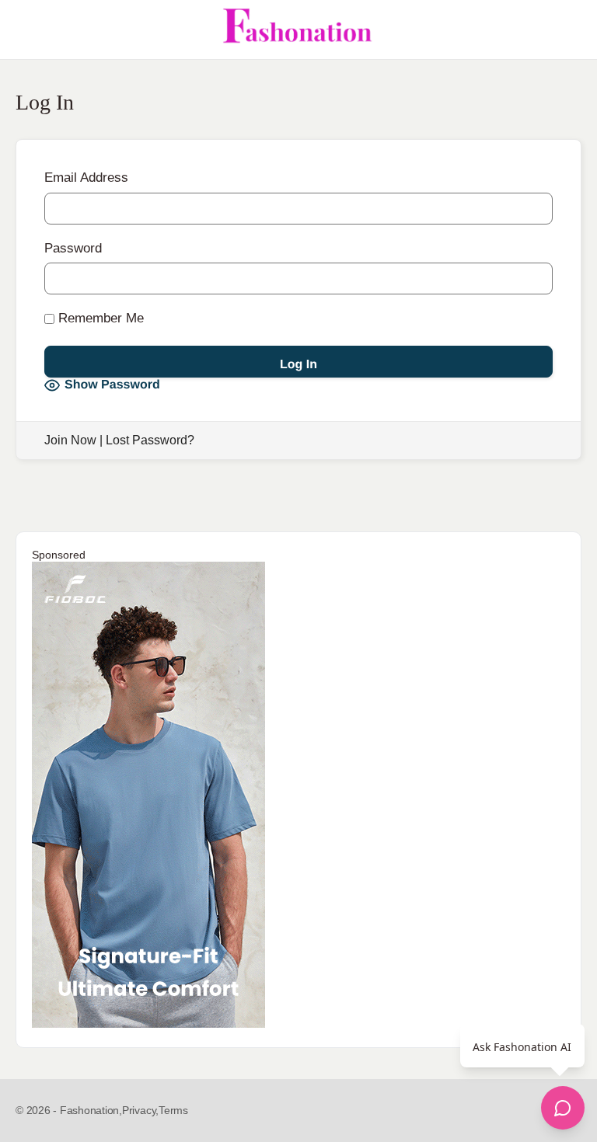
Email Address (86, 177)
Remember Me (99, 318)
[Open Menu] (25, 29)
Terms (173, 1110)
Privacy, (140, 1110)
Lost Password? (150, 440)
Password (73, 248)
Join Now (70, 440)
